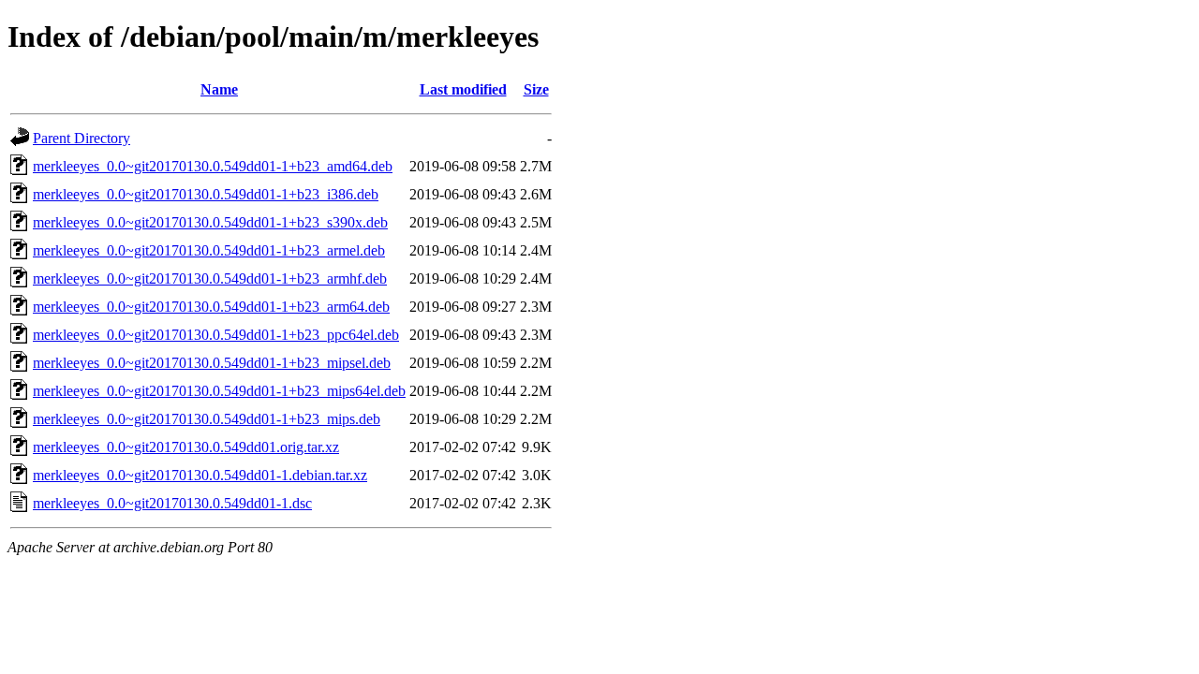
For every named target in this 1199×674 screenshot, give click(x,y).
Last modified (463, 89)
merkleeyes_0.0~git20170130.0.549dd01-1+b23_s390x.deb (210, 222)
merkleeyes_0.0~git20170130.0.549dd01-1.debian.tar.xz (200, 475)
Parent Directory (81, 138)
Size (536, 89)
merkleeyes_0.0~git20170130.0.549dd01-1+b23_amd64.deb (212, 166)
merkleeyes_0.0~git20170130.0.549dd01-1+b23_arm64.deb (211, 307)
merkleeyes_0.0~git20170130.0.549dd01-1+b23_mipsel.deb (212, 363)
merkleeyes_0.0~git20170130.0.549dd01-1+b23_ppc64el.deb (216, 335)
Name (219, 89)
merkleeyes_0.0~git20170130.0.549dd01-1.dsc (172, 503)
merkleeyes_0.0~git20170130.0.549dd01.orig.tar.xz (186, 447)
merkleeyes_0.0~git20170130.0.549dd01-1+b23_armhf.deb (210, 278)
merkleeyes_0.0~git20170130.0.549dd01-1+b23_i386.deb (205, 194)
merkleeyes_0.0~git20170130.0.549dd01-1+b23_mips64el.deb (219, 391)
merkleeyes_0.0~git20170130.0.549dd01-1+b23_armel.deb (209, 250)
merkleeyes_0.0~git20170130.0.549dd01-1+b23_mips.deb (206, 419)
